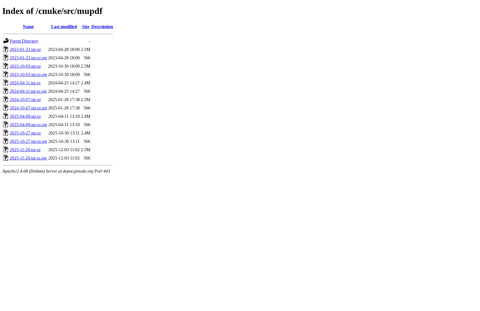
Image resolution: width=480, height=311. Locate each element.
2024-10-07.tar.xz (25, 99)
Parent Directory (24, 41)
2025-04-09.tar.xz (25, 116)
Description (102, 26)
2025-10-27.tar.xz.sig (28, 141)
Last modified (64, 26)
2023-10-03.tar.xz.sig (28, 74)
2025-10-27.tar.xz (25, 133)
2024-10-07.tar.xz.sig (28, 108)
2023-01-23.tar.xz (25, 49)
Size (85, 26)
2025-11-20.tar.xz (25, 149)
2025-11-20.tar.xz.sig (28, 158)
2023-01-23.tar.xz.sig (28, 57)
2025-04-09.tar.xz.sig (28, 124)
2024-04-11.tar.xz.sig (28, 91)
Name (28, 26)
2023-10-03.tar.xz (25, 66)
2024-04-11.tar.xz (25, 82)
